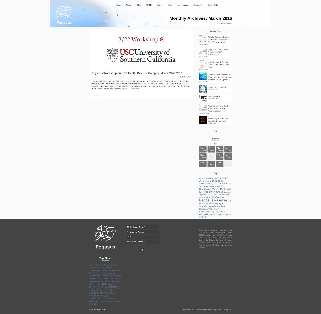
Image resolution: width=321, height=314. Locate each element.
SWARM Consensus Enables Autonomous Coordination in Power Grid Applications (218, 39)
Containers (216, 180)
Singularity (204, 209)
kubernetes (210, 195)
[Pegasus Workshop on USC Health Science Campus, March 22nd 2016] (141, 49)
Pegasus (206, 200)
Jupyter (202, 194)
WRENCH (214, 215)
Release (220, 200)
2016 (215, 144)
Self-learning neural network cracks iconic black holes (218, 120)
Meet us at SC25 (214, 97)
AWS (221, 178)
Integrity (227, 189)
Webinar (222, 212)
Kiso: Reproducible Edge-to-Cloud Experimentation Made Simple (218, 64)
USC (216, 212)
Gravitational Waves (208, 189)
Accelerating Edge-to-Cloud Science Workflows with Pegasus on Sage (218, 108)
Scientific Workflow (208, 206)
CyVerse (214, 184)
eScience (213, 186)
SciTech (222, 206)
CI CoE (207, 181)
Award (216, 178)
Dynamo (229, 184)
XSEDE (203, 217)
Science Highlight (214, 203)
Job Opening (225, 192)
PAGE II (221, 198)
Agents (201, 178)
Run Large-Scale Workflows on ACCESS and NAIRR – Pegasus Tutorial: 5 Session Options (220, 77)
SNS (212, 209)
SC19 (229, 201)
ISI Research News (209, 191)
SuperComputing (206, 212)
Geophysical (220, 186)
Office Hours (205, 197)
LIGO (216, 194)
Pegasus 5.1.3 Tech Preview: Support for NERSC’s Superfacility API (218, 52)
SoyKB (216, 209)
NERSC (223, 195)
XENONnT (228, 215)
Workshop (98, 96)
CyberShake (204, 184)
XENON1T (221, 215)
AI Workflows (209, 178)
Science (202, 204)
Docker (221, 183)
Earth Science (204, 186)
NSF (227, 195)
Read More (135, 89)
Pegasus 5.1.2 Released (217, 87)
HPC (221, 189)
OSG (215, 197)
